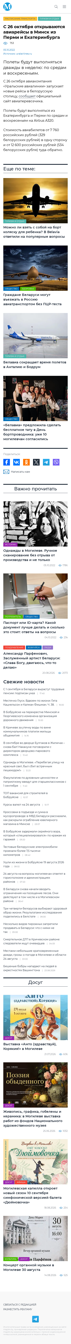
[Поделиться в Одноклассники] (26, 462)
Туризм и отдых (49, 18)
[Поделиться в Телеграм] (46, 462)
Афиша (21, 1182)
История (10, 544)
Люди (47, 647)
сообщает (27, 96)
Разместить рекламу (17, 1309)
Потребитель (13, 616)
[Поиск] (56, 6)
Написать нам (20, 471)
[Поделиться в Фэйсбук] (6, 462)
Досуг (8, 1038)
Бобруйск (34, 647)
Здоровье (28, 288)
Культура (10, 1259)
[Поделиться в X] (36, 462)
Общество (11, 288)
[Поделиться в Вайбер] (56, 462)
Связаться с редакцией (19, 1304)
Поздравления (14, 647)
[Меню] (64, 6)
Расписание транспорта (20, 18)
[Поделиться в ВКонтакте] (16, 462)
